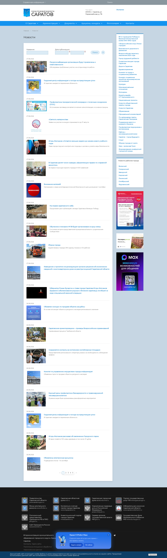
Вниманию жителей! (52, 184)
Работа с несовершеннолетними (128, 133)
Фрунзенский (124, 184)
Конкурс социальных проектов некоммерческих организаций (129, 79)
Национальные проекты (128, 100)
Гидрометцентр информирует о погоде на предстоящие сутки (69, 80)
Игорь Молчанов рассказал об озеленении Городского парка (74, 436)
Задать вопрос (76, 545)
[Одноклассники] (111, 535)
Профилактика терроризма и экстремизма (130, 128)
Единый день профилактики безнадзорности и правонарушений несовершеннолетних (76, 394)
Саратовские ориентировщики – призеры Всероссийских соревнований (79, 328)
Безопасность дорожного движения (129, 49)
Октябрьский (124, 181)
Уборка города (54, 245)
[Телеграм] (115, 535)
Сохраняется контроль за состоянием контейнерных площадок (74, 350)
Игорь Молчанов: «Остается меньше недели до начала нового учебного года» (78, 142)
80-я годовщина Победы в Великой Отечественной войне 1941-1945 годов (129, 38)
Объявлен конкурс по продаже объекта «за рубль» (64, 307)
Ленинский (123, 178)
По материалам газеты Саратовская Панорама (128, 118)
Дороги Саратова (125, 66)
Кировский (123, 175)
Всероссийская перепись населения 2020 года (129, 54)
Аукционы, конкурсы (90, 23)
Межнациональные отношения (126, 88)
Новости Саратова (126, 108)
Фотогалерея (113, 23)
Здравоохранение (126, 69)
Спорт (121, 140)
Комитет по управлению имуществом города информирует (68, 372)
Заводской (123, 172)
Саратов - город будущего (129, 137)
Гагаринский (124, 169)
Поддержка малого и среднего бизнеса (127, 123)
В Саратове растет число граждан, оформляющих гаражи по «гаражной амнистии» (78, 164)
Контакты (130, 23)
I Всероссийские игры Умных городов (130, 44)
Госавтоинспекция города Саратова (129, 62)
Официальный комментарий (130, 114)
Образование (124, 111)
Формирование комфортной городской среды (130, 150)
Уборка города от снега (128, 143)
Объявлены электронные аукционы (58, 458)
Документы (69, 23)
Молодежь (123, 92)
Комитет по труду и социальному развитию (128, 73)
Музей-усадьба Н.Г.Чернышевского (126, 96)
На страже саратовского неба (61, 206)
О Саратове (31, 23)
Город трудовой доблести (129, 58)
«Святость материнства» (58, 119)
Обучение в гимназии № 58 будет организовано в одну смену (75, 227)
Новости (35, 31)
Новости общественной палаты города (128, 104)
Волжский (123, 166)
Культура (122, 84)
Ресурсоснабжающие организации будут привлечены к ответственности (73, 63)
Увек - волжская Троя (127, 146)
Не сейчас (88, 545)
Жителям (120, 10)
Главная (26, 31)
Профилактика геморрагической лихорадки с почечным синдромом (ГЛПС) (78, 103)
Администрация (50, 23)
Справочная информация (33, 2)
